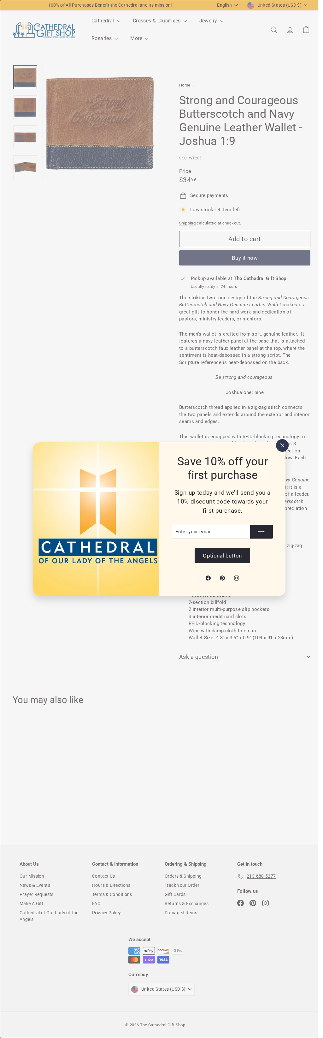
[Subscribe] (261, 532)
